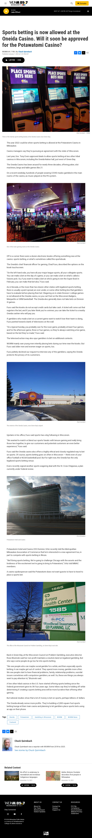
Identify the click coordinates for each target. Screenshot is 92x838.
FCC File (74, 806)
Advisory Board (39, 810)
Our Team (37, 808)
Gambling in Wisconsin (43, 717)
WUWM (59, 717)
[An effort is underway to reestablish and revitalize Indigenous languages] (11, 776)
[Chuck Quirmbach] (7, 744)
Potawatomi (24, 717)
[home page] (14, 804)
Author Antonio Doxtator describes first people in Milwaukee (71, 774)
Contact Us (56, 806)
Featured (13, 722)
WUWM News (72, 717)
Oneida (12, 717)
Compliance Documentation (76, 809)
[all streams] (88, 11)
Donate (82, 3)
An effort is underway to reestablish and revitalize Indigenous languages (30, 774)
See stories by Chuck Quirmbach (30, 750)
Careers (55, 808)
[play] (6, 11)
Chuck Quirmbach (25, 52)
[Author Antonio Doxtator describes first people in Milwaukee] (53, 776)
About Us (37, 806)
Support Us (56, 810)
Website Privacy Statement (76, 812)
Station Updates (39, 812)
